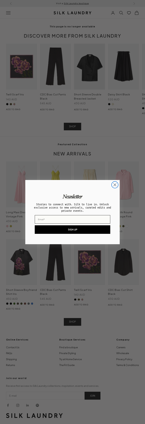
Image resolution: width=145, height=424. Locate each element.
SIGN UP (72, 230)
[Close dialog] (115, 184)
